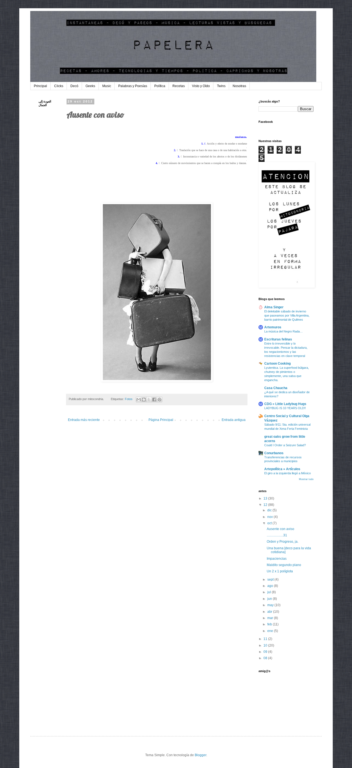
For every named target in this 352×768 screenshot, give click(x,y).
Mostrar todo (306, 479)
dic (270, 510)
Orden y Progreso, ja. (282, 542)
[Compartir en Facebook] (154, 399)
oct (270, 523)
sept (270, 579)
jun (270, 599)
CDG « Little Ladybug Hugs (285, 404)
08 (265, 658)
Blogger (200, 755)
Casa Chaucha (275, 388)
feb (270, 624)
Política (159, 86)
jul (269, 592)
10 (265, 645)
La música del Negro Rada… (283, 331)
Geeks (90, 86)
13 (265, 498)
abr (270, 612)
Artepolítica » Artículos (282, 469)
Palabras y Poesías (132, 86)
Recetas (178, 86)
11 (265, 639)
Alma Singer (274, 307)
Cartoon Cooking (277, 363)
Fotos (129, 399)
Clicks (58, 86)
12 (265, 505)
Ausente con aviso (280, 529)
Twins (221, 86)
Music (106, 86)
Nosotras (239, 86)
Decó (74, 86)
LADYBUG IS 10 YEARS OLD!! (285, 408)
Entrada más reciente (84, 420)
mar (270, 618)
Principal (40, 86)
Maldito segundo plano (284, 565)
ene (270, 631)
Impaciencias (277, 559)
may (270, 605)
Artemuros (272, 327)
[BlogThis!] (144, 399)
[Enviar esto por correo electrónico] (138, 399)
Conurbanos (274, 453)
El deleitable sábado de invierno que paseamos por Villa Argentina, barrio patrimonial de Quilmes (286, 315)
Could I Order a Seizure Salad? (285, 445)
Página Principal (160, 420)
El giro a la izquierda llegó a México (287, 473)
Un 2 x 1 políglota (280, 571)
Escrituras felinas (278, 339)
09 (265, 652)
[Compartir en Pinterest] (159, 399)
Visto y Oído (201, 86)
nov (270, 517)
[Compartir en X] (149, 399)
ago (270, 586)
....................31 (277, 535)
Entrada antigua (234, 420)
